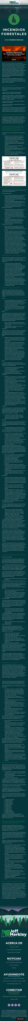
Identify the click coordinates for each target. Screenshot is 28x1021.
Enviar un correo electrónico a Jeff (14, 981)
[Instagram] (12, 1005)
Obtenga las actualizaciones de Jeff (14, 996)
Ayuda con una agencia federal (14, 978)
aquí (16, 1017)
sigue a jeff (14, 999)
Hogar (7, 40)
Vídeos (14, 967)
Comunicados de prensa (14, 962)
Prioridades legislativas (14, 949)
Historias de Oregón (14, 952)
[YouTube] (15, 1005)
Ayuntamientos (14, 993)
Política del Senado (11, 1010)
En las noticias (14, 965)
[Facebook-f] (9, 1005)
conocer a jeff (14, 947)
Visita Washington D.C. (14, 983)
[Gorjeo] (19, 1005)
